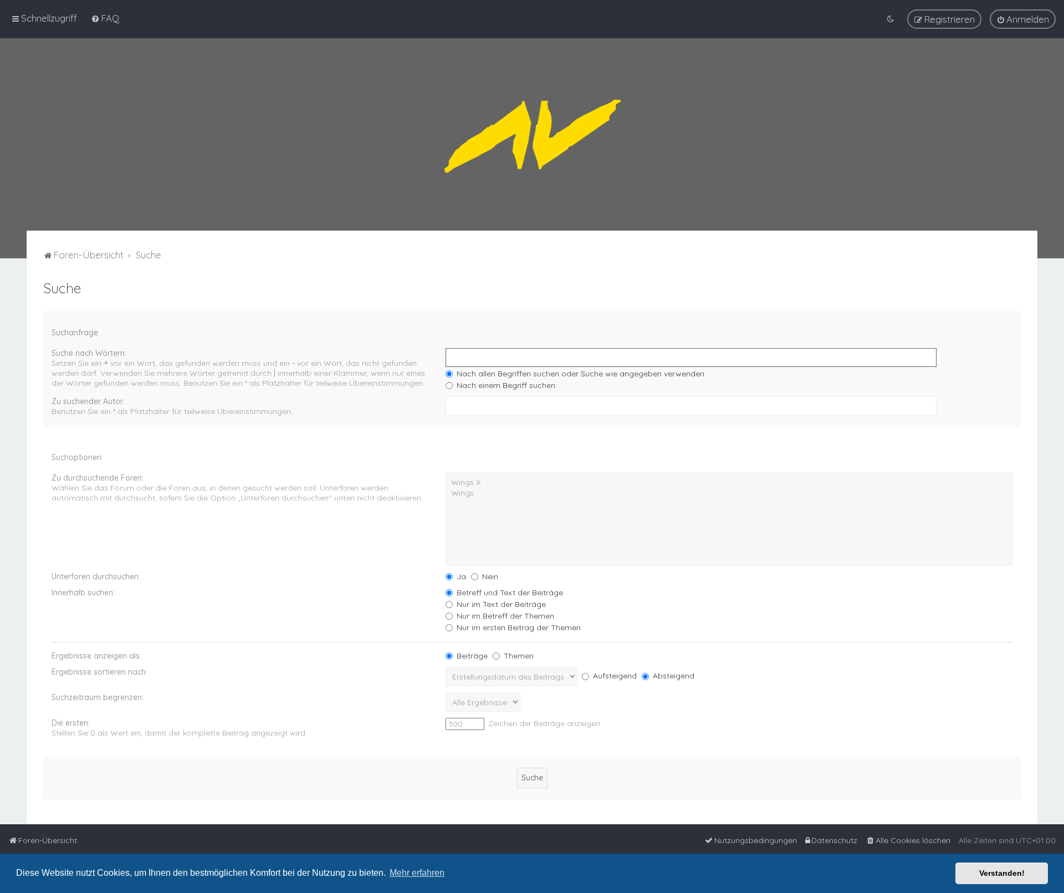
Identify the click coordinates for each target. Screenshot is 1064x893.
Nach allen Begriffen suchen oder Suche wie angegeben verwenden (579, 374)
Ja (460, 576)
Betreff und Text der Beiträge (508, 593)
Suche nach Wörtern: (89, 353)
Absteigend (672, 676)
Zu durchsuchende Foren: (98, 478)
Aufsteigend (614, 676)
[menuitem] (105, 18)
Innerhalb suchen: (83, 593)
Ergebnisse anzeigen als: (96, 656)
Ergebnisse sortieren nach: (99, 672)
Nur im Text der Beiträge (500, 604)
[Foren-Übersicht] (532, 134)
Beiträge (471, 656)
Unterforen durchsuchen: (96, 576)
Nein (489, 576)
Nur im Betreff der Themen (504, 616)
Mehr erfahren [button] (417, 872)
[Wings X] (729, 482)
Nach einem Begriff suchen (504, 385)
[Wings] (729, 493)
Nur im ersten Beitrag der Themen (517, 627)
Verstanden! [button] (1002, 873)
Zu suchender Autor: (88, 401)
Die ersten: (71, 723)
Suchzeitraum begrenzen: (98, 697)
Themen (518, 656)
